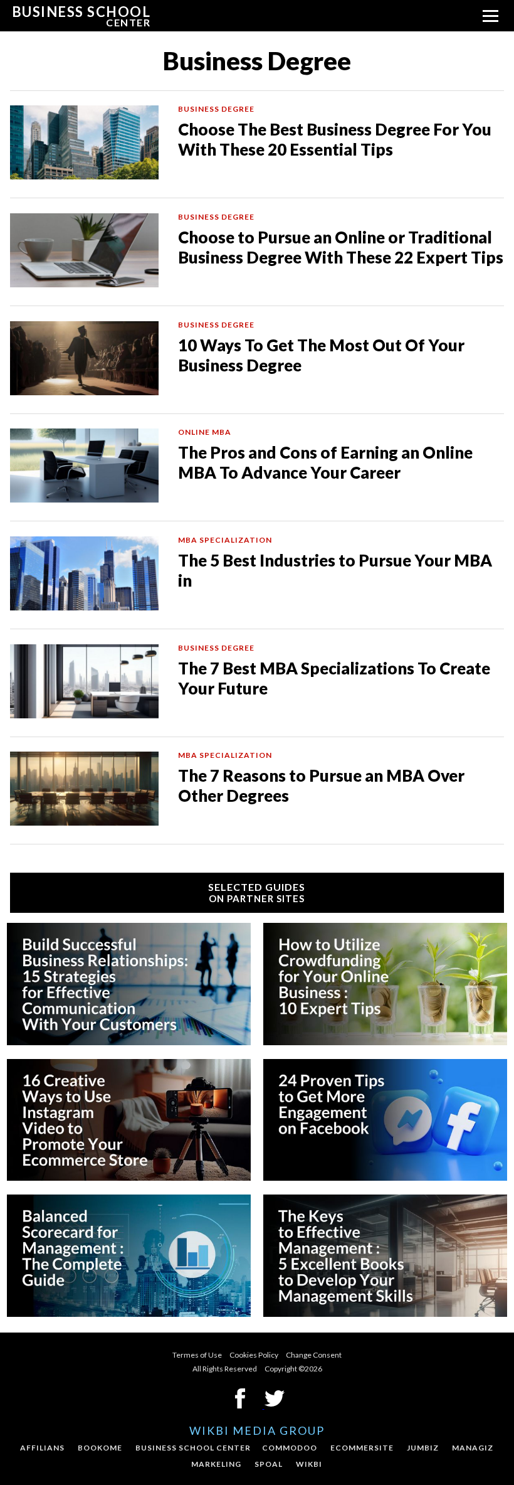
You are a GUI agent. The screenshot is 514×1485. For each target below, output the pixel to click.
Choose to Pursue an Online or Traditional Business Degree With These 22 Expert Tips (340, 247)
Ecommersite (362, 1447)
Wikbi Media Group (257, 1430)
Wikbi (309, 1464)
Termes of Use (197, 1355)
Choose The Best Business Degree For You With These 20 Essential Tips (334, 139)
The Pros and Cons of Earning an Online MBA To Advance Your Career (325, 462)
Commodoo (289, 1447)
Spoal (268, 1464)
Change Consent (314, 1355)
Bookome (100, 1447)
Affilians (42, 1447)
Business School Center (193, 1447)
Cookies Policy (253, 1355)
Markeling (216, 1464)
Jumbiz (423, 1447)
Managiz (472, 1447)
